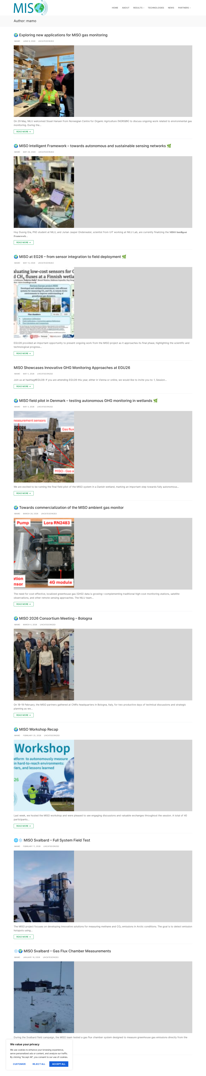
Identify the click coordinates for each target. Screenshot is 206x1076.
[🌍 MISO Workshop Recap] (103, 775)
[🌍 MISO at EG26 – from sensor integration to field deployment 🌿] (103, 303)
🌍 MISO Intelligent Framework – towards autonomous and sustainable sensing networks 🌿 (92, 146)
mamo (17, 41)
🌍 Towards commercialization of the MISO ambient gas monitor (69, 507)
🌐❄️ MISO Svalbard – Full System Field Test (52, 840)
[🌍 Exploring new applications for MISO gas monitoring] (103, 81)
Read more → (23, 131)
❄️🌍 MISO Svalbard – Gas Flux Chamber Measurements (62, 951)
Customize (19, 1064)
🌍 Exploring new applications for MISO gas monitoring (61, 35)
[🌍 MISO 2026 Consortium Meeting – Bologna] (103, 664)
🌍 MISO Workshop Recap (36, 729)
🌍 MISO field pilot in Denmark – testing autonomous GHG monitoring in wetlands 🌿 (86, 400)
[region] (39, 1054)
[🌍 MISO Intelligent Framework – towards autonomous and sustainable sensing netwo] (103, 192)
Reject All (39, 1064)
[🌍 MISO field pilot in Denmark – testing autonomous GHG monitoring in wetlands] (103, 447)
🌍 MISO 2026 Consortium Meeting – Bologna (53, 618)
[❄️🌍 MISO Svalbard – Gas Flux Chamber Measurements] (103, 997)
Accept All (58, 1064)
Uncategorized (46, 41)
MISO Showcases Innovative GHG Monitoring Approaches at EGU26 (72, 367)
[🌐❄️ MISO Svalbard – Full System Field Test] (103, 886)
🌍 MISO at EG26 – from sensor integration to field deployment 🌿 (70, 256)
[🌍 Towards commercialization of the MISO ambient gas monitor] (103, 554)
